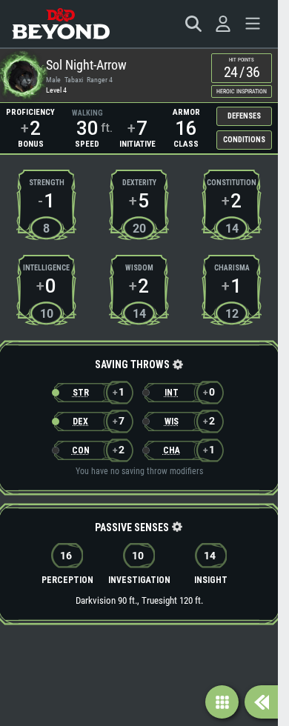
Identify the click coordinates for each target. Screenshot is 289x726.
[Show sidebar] (261, 702)
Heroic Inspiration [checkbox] (241, 91)
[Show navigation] (222, 702)
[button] (177, 365)
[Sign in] (223, 23)
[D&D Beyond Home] (61, 23)
